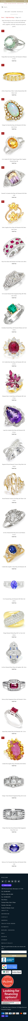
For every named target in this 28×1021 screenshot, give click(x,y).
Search (4, 936)
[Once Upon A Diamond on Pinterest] (12, 881)
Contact (4, 917)
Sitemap (4, 939)
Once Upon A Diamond (10, 1007)
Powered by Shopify (6, 1009)
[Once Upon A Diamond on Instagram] (15, 881)
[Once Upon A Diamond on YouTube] (9, 881)
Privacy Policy (7, 943)
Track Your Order (8, 923)
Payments (5, 926)
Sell (3, 933)
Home (2, 17)
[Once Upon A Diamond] (14, 1)
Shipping (4, 920)
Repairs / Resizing (8, 930)
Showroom (5, 913)
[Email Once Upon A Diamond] (19, 881)
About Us (4, 910)
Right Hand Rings (10, 17)
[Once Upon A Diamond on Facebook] (6, 881)
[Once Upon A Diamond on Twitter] (2, 881)
